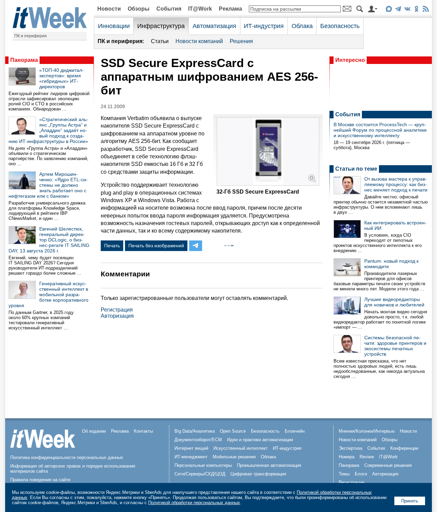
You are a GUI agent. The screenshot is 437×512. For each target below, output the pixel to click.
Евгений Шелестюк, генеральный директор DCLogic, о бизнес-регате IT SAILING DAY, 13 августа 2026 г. (49, 239)
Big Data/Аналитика (194, 431)
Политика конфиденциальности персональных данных (66, 457)
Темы (344, 473)
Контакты (143, 431)
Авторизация (117, 316)
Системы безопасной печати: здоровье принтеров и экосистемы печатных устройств (395, 346)
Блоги (361, 473)
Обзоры (139, 9)
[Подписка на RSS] (425, 10)
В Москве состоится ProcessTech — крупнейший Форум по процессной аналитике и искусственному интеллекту (380, 130)
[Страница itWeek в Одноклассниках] (416, 10)
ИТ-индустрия (264, 26)
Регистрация (117, 310)
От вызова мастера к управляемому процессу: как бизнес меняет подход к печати (395, 184)
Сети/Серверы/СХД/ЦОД (199, 473)
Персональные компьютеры (203, 465)
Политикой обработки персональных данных (194, 502)
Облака (302, 26)
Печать (112, 245)
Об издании (94, 431)
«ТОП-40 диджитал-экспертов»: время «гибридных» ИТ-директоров (61, 78)
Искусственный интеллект (240, 448)
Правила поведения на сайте (40, 479)
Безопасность (340, 26)
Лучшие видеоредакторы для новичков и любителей (394, 302)
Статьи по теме (356, 169)
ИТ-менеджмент (191, 456)
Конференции (404, 448)
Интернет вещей (191, 448)
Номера (346, 456)
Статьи (160, 41)
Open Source (233, 431)
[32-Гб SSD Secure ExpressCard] (268, 184)
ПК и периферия (30, 36)
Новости (109, 9)
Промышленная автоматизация (269, 465)
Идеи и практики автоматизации (260, 439)
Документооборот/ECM (198, 439)
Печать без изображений (156, 245)
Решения (241, 41)
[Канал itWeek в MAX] (388, 10)
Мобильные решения (234, 456)
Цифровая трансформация (258, 473)
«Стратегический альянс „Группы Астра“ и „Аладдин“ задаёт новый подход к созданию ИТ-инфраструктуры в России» (48, 130)
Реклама (230, 9)
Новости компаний (199, 41)
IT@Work (200, 9)
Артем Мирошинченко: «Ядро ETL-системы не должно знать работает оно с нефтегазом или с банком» (48, 185)
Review (367, 456)
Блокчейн (295, 431)
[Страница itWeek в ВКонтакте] (407, 10)
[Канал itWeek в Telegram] (398, 10)
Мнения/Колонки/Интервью (367, 431)
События (168, 9)
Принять (409, 500)
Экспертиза (350, 448)
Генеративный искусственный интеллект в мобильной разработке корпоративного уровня (48, 294)
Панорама (24, 60)
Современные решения (388, 465)
